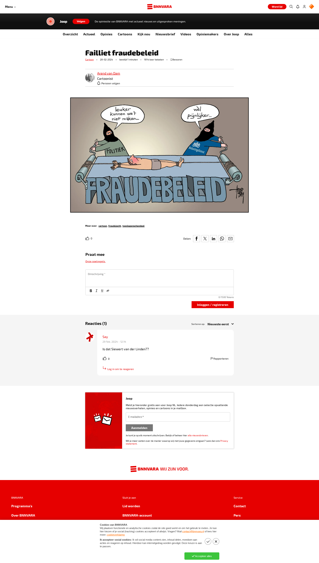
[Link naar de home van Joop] (50, 21)
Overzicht (70, 34)
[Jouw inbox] (298, 7)
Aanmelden (139, 427)
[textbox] (160, 278)
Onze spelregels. (95, 261)
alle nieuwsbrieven (198, 435)
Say (105, 337)
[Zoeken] (291, 7)
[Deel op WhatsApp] (222, 238)
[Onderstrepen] (102, 291)
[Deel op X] (205, 238)
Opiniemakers (207, 34)
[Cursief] (96, 291)
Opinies (106, 34)
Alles (248, 34)
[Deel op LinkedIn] (213, 238)
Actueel (89, 34)
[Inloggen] (304, 7)
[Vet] (91, 291)
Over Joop (231, 34)
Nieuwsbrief (165, 34)
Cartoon (89, 59)
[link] (90, 78)
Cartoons (125, 34)
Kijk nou (144, 34)
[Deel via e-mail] (230, 238)
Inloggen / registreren (212, 304)
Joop (63, 21)
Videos (185, 34)
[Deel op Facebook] (196, 238)
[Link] (107, 291)
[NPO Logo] (311, 6)
